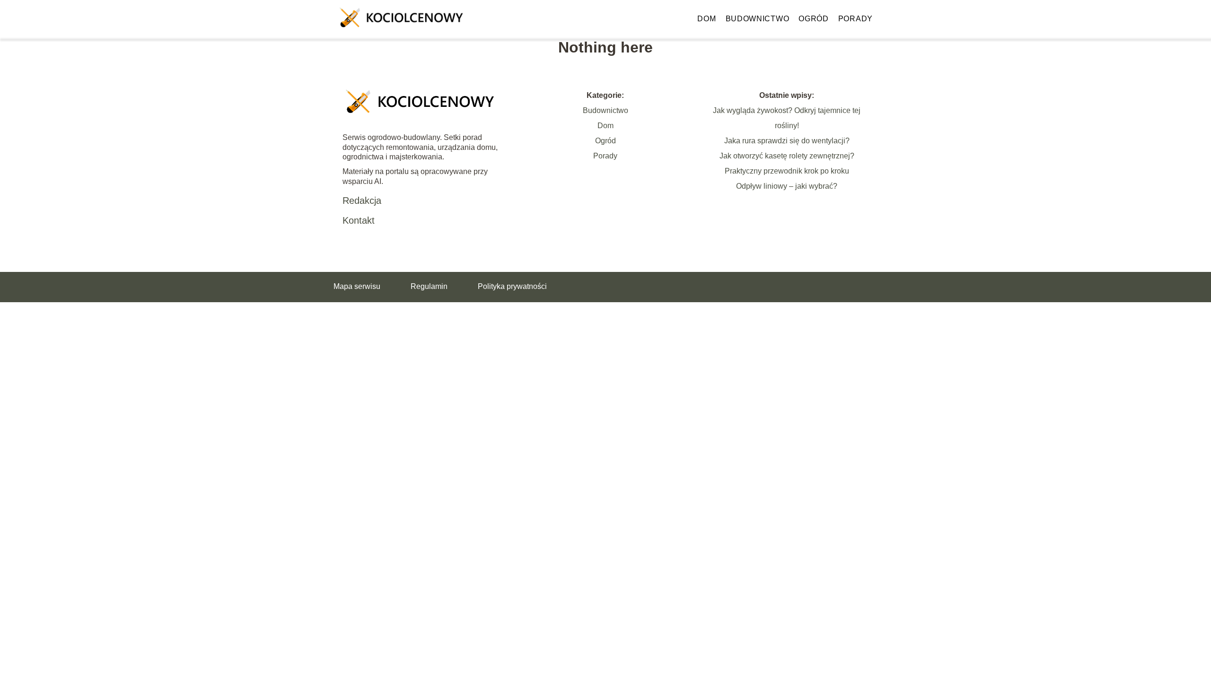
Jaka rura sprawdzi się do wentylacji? (787, 141)
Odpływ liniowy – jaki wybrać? (786, 186)
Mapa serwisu (356, 286)
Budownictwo (758, 19)
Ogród (814, 19)
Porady (855, 19)
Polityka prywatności (512, 286)
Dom (706, 19)
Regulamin (429, 286)
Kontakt (358, 220)
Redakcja (361, 200)
